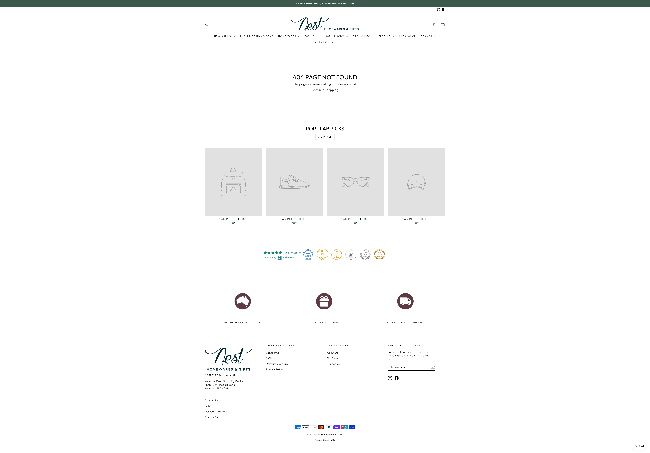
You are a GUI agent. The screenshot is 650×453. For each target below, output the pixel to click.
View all (325, 136)
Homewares (287, 36)
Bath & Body (335, 36)
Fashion (311, 36)
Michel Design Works (256, 36)
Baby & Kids (362, 36)
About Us (332, 352)
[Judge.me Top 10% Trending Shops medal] (379, 254)
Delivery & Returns (277, 363)
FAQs (269, 358)
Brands (427, 36)
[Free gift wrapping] (324, 300)
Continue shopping (325, 90)
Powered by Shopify (325, 440)
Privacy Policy (274, 369)
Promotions (334, 363)
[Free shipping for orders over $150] (405, 300)
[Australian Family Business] (242, 300)
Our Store (332, 358)
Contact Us (229, 375)
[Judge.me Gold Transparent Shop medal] (336, 254)
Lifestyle (384, 36)
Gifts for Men (325, 41)
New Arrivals (224, 36)
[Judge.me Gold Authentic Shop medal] (322, 254)
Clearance (407, 36)
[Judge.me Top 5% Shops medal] (365, 254)
